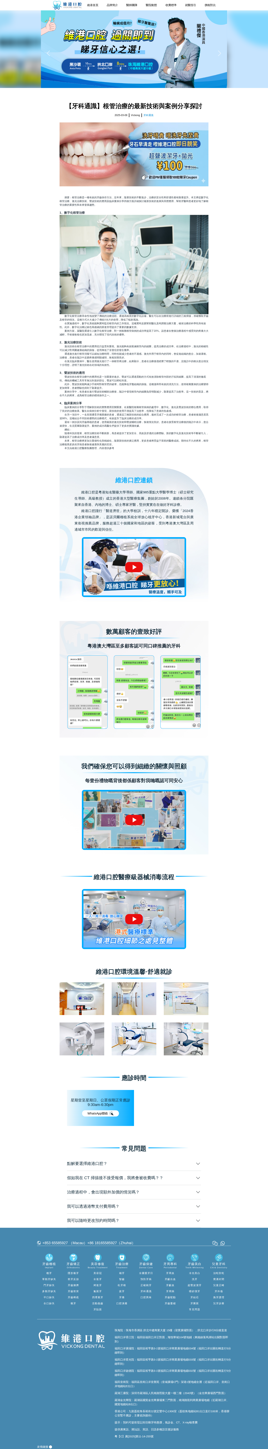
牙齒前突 (73, 1291)
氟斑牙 (98, 1291)
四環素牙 (97, 1297)
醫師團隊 (131, 5)
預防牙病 (146, 1279)
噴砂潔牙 (194, 1291)
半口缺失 (49, 1297)
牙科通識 (146, 1291)
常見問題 (194, 1309)
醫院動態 (151, 5)
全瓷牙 (98, 1279)
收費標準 (171, 5)
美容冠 (98, 1273)
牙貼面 (98, 1309)
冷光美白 (194, 1273)
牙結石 (194, 1297)
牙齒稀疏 (73, 1297)
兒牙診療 (218, 1303)
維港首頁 (92, 5)
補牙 (122, 1273)
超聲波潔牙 (195, 1285)
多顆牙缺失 (49, 1291)
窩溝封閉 (218, 1279)
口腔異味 (146, 1297)
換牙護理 (218, 1297)
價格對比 (210, 5)
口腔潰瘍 (121, 1303)
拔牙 (122, 1291)
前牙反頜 (73, 1279)
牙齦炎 (170, 1285)
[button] (49, 53)
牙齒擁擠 (73, 1285)
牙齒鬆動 (170, 1297)
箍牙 (73, 1303)
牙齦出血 (170, 1279)
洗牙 (194, 1279)
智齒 (122, 1279)
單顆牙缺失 (49, 1279)
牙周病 (170, 1291)
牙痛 (122, 1297)
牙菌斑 (194, 1303)
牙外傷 (219, 1291)
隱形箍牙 (73, 1273)
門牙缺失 (49, 1285)
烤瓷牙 (98, 1285)
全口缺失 (49, 1303)
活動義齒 (97, 1303)
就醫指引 (190, 5)
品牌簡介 (112, 5)
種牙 (49, 1273)
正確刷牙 (146, 1285)
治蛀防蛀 (218, 1273)
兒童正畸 (218, 1285)
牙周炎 (170, 1273)
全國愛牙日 (146, 1273)
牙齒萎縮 (170, 1303)
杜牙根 (122, 1285)
